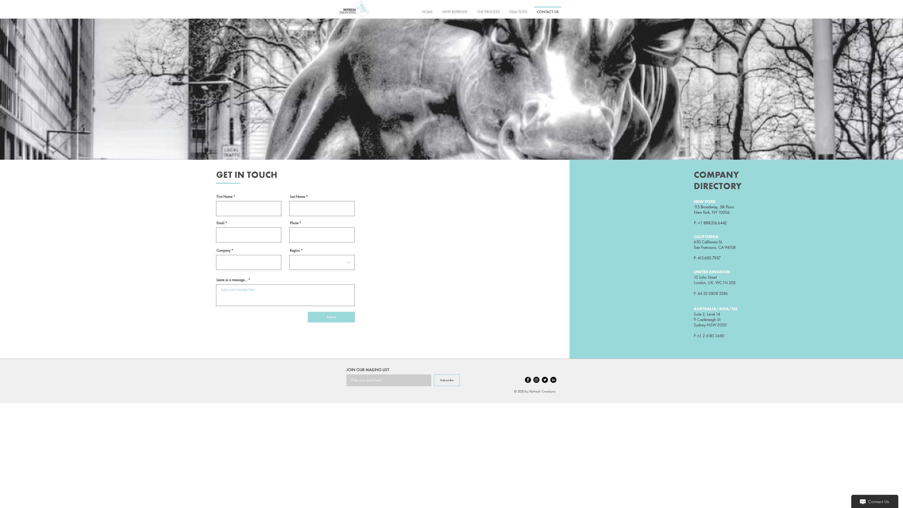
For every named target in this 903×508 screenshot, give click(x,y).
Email (220, 223)
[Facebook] (528, 380)
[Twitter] (545, 380)
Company (223, 250)
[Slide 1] (451, 150)
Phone (294, 223)
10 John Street (705, 277)
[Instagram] (536, 380)
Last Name (297, 196)
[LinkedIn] (553, 380)
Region (295, 250)
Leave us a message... (232, 280)
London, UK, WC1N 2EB (715, 282)
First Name (224, 196)
